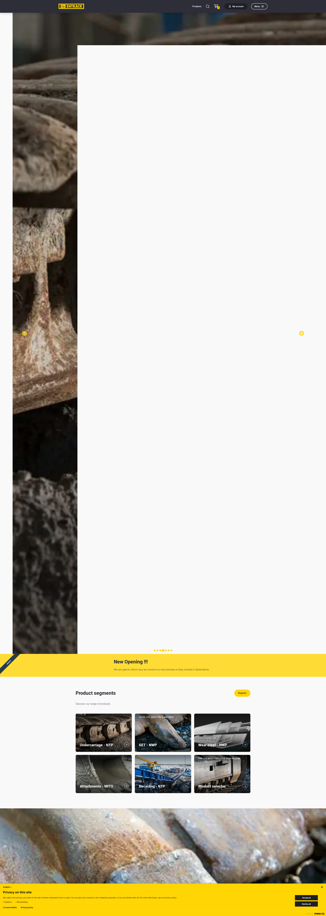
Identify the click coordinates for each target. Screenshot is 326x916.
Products (196, 6)
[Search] (207, 6)
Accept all (306, 898)
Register (242, 693)
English (6, 887)
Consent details (10, 907)
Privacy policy (27, 907)
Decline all (306, 904)
